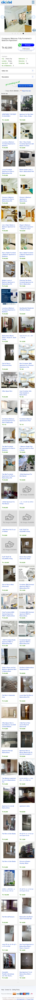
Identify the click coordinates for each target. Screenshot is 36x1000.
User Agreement (20, 999)
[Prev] (4, 17)
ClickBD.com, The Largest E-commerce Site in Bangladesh (6, 2)
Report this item (26, 91)
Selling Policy (16, 989)
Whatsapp (27, 45)
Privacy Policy (30, 999)
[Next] (31, 17)
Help (2, 989)
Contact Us (8, 989)
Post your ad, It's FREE (25, 86)
